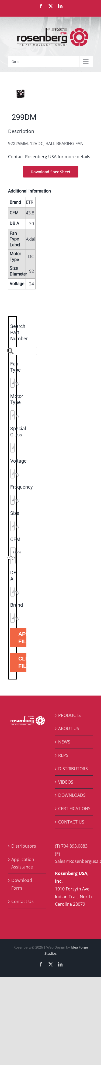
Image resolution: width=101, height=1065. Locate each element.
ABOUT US (68, 728)
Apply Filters (22, 637)
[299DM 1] (50, 94)
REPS (63, 755)
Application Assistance (22, 863)
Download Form (21, 884)
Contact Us (22, 901)
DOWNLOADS (72, 795)
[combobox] (12, 383)
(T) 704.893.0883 (71, 846)
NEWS (64, 742)
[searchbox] (36, 383)
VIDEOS (65, 782)
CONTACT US (71, 822)
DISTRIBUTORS (73, 769)
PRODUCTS (69, 715)
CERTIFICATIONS (74, 808)
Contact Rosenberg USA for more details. (49, 157)
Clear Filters (22, 662)
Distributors (23, 846)
